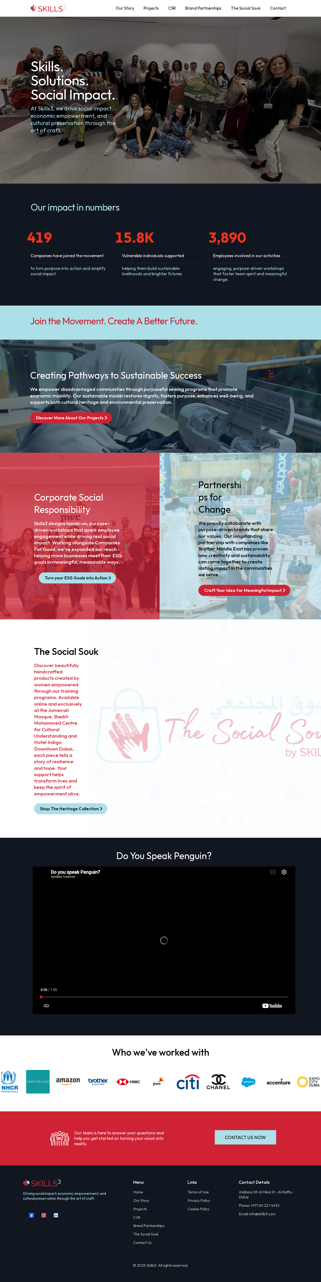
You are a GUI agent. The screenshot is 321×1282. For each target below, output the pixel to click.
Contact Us (142, 1242)
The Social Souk (246, 8)
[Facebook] (31, 1215)
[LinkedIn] (56, 1215)
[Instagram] (44, 1215)
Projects (151, 8)
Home (138, 1192)
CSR (172, 8)
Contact (278, 8)
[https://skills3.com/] (48, 8)
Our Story (125, 8)
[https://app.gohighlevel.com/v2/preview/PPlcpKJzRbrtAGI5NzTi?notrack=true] (73, 1183)
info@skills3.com (262, 1213)
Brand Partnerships (203, 8)
